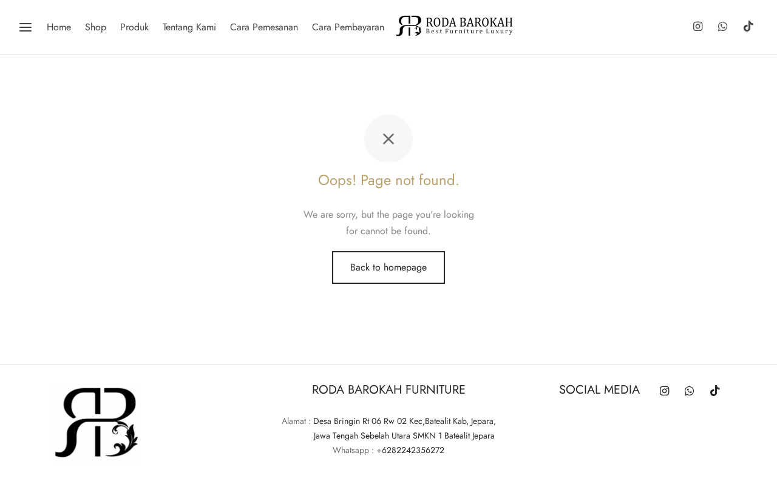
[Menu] (25, 27)
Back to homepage (388, 267)
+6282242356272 (410, 450)
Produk (134, 27)
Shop (95, 27)
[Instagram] (697, 27)
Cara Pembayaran (348, 27)
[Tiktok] (748, 27)
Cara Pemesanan (264, 27)
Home (59, 27)
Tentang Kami (189, 27)
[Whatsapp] (722, 27)
